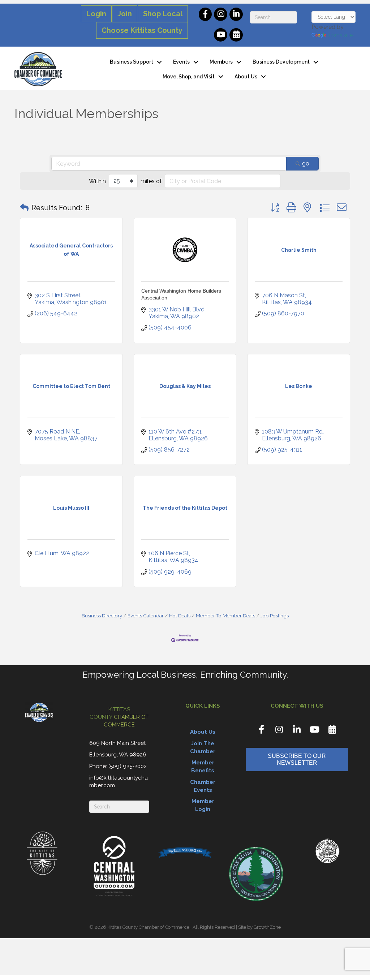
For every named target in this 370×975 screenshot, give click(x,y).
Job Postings (275, 615)
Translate (340, 35)
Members (221, 62)
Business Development (281, 62)
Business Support (131, 62)
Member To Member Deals (225, 615)
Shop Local (162, 13)
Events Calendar (146, 615)
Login (96, 13)
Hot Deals (179, 615)
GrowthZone (267, 927)
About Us (246, 76)
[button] (24, 207)
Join (124, 13)
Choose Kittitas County (142, 30)
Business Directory (102, 615)
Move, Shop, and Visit (189, 76)
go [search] (305, 163)
